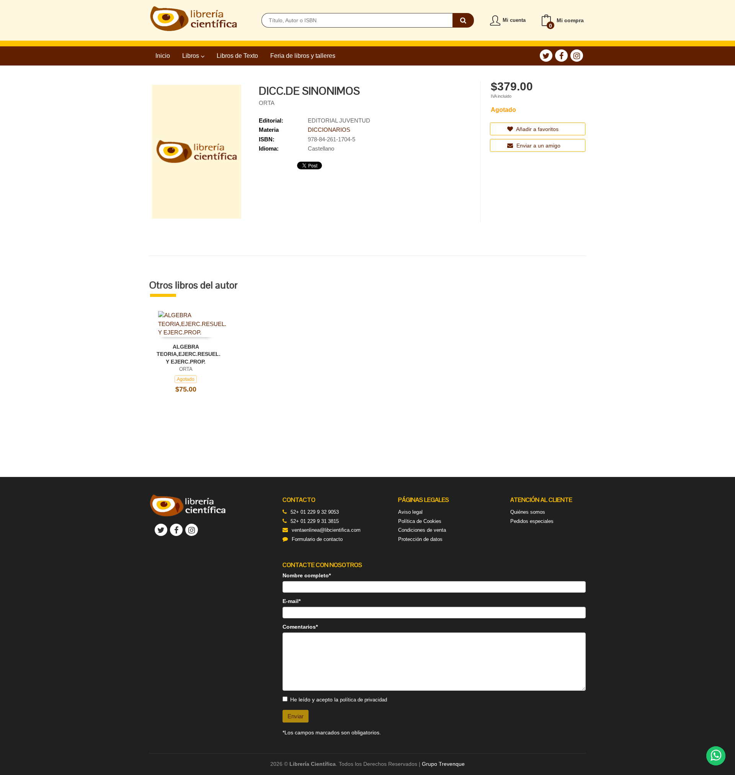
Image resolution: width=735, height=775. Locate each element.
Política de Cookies (419, 521)
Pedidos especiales (532, 521)
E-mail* (292, 601)
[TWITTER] (546, 55)
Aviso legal (410, 512)
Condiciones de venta (422, 530)
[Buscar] (463, 20)
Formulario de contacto (317, 539)
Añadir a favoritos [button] (537, 129)
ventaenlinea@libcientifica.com (326, 530)
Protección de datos (420, 539)
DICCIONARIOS (329, 129)
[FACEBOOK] (561, 55)
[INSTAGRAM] (576, 55)
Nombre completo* (307, 575)
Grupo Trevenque (443, 764)
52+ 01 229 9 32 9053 (315, 512)
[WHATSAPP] (715, 755)
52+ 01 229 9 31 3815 (315, 521)
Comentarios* (300, 626)
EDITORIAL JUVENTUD (339, 120)
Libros (191, 55)
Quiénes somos (527, 512)
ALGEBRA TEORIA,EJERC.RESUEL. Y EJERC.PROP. (188, 354)
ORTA (266, 103)
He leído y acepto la (338, 699)
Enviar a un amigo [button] (537, 146)
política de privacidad (363, 700)
